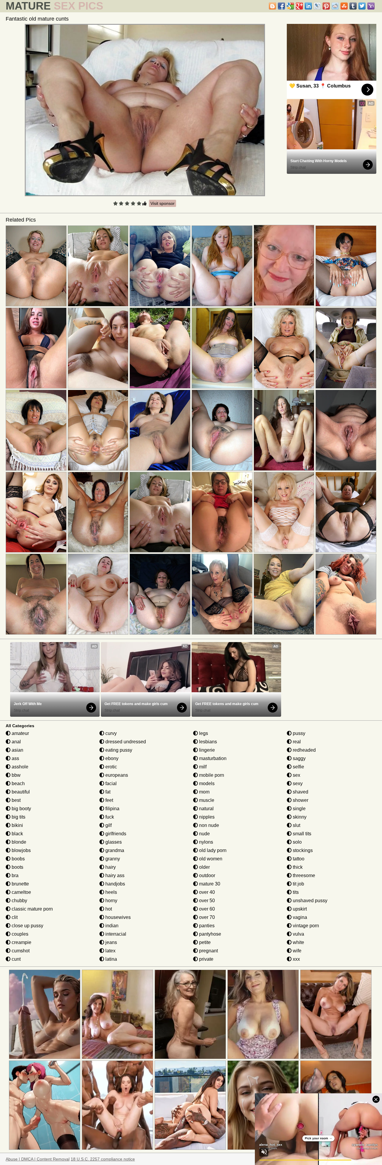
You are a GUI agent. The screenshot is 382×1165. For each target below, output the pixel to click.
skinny (299, 816)
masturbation (212, 758)
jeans (110, 942)
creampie (20, 942)
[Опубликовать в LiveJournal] (317, 6)
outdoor (206, 875)
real (296, 741)
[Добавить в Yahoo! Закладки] (371, 6)
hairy (110, 867)
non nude (208, 825)
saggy (299, 758)
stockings (302, 850)
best (15, 800)
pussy (298, 733)
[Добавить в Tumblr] (353, 6)
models (206, 783)
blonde (18, 842)
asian (16, 750)
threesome (303, 875)
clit (14, 917)
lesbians (207, 741)
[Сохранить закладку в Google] (290, 6)
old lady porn (212, 850)
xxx (296, 959)
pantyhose (209, 934)
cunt (15, 959)
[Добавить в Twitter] (362, 6)
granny (112, 858)
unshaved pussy (309, 900)
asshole (19, 766)
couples (19, 934)
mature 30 (209, 883)
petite (204, 942)
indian (111, 925)
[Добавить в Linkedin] (308, 6)
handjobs (114, 883)
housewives (117, 917)
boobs (17, 858)
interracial (115, 934)
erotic (110, 766)
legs (203, 733)
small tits (301, 833)
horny (110, 900)
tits (295, 892)
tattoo (298, 858)
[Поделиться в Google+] (299, 6)
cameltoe (20, 892)
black (16, 833)
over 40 (206, 892)
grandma (114, 850)
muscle (206, 800)
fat (107, 791)
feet (108, 800)
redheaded (304, 750)
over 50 (206, 900)
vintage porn (305, 925)
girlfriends (115, 833)
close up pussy (26, 925)
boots (16, 867)
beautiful (20, 791)
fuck (109, 816)
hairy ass (114, 875)
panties (206, 925)
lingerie (206, 750)
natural (206, 808)
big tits (17, 816)
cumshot (20, 950)
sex (296, 775)
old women (210, 858)
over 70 (206, 917)
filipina (111, 808)
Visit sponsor (162, 203)
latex (109, 950)
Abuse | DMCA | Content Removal (38, 1159)
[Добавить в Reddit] (335, 6)
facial (110, 783)
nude (204, 833)
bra (14, 875)
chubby (18, 900)
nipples (206, 816)
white (298, 942)
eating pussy (118, 750)
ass (14, 758)
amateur (19, 733)
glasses (113, 842)
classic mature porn (31, 908)
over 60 (206, 908)
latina (110, 959)
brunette (19, 883)
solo (297, 842)
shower (300, 800)
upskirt (299, 908)
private (205, 959)
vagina (299, 917)
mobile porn (211, 775)
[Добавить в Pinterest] (326, 6)
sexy (297, 783)
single (299, 808)
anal (15, 741)
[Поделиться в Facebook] (281, 6)
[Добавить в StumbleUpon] (344, 6)
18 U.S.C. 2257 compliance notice (103, 1159)
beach (17, 783)
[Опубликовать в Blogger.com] (272, 6)
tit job (298, 883)
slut (296, 825)
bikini (16, 825)
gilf (108, 825)
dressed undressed (125, 741)
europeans (116, 775)
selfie (298, 766)
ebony (111, 758)
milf (202, 766)
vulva (298, 934)
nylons (205, 842)
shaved (300, 791)
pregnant (208, 950)
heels (110, 892)
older (204, 867)
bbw (15, 775)
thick (297, 867)
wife (296, 950)
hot (108, 908)
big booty (20, 808)
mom (204, 791)
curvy (110, 733)
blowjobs (20, 850)
